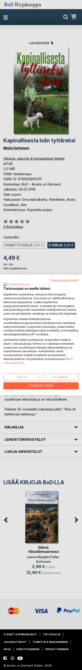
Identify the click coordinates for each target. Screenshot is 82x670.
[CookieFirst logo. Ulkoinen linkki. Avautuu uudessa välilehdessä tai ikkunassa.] (16, 285)
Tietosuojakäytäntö (64, 280)
